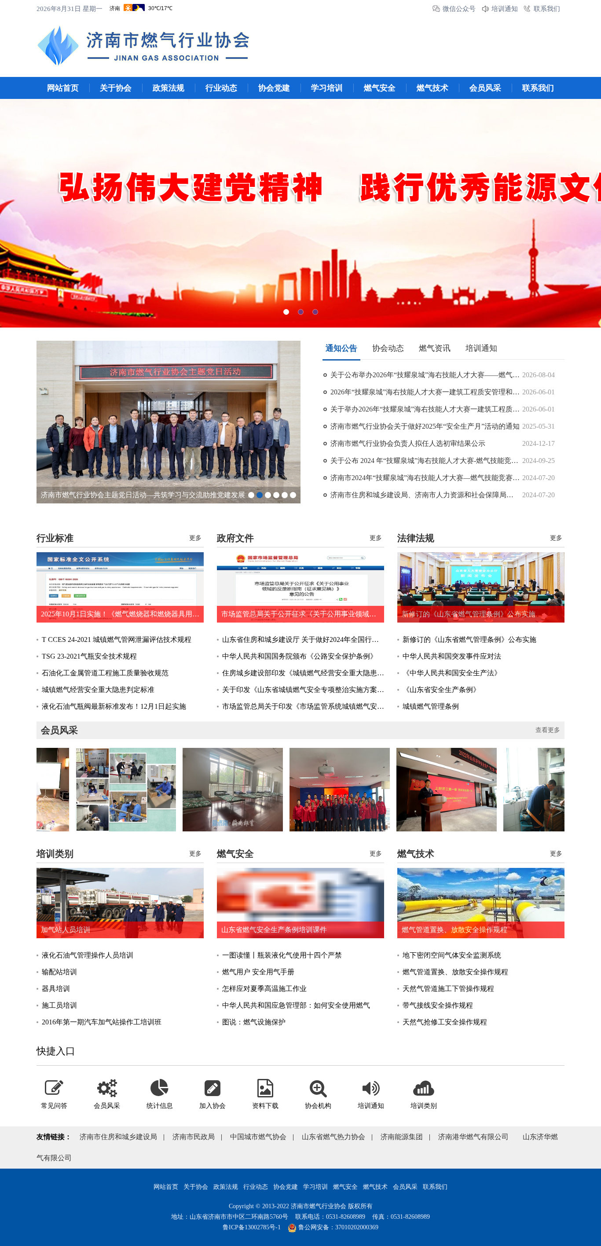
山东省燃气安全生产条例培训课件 (274, 929)
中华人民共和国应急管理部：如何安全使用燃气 (296, 1005)
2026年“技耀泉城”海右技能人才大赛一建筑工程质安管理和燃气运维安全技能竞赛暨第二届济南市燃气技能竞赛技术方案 (425, 392)
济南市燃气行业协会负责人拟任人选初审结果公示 (407, 443)
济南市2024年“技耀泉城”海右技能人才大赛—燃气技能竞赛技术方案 (425, 477)
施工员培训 (59, 1005)
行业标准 (55, 538)
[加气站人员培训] (120, 903)
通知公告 (341, 348)
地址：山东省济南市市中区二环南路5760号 (229, 1216)
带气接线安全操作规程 (438, 1005)
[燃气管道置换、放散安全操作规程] (480, 903)
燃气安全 (380, 88)
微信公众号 (459, 8)
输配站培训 (59, 972)
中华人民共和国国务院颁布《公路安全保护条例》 (299, 656)
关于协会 (116, 88)
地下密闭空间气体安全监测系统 (452, 955)
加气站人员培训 (65, 929)
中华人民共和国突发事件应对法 (452, 656)
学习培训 (327, 88)
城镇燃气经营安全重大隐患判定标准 (98, 689)
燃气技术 (432, 88)
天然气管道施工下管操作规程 (448, 988)
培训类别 (55, 854)
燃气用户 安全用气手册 (258, 972)
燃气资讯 (435, 348)
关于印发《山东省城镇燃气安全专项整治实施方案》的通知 (303, 689)
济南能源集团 (402, 1136)
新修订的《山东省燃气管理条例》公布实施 (468, 614)
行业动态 (221, 88)
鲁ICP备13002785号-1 (252, 1227)
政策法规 (168, 88)
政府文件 (235, 538)
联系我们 (547, 8)
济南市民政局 (193, 1136)
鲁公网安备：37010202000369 (337, 1227)
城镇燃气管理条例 (431, 706)
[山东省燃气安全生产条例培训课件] (300, 903)
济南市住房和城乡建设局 (118, 1136)
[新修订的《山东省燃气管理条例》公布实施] (480, 587)
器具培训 (56, 988)
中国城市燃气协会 (258, 1136)
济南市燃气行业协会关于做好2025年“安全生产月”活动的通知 (425, 426)
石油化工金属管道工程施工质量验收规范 (105, 673)
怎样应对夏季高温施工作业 (264, 988)
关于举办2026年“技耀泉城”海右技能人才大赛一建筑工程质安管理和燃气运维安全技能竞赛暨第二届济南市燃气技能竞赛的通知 (425, 409)
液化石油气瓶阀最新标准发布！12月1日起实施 (114, 706)
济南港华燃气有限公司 (473, 1136)
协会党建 (274, 88)
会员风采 (485, 88)
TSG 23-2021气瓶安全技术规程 (89, 656)
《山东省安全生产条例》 (441, 689)
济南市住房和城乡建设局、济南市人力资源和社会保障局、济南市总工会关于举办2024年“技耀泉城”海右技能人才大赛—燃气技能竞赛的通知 (425, 495)
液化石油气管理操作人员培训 (87, 955)
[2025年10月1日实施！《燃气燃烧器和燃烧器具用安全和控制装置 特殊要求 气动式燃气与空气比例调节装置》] (120, 587)
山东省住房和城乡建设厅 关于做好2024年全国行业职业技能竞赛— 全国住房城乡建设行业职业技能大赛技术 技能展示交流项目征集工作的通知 (303, 639)
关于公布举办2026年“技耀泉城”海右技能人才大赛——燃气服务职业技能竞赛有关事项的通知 (425, 375)
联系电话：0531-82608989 (330, 1216)
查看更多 (547, 730)
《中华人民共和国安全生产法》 (452, 673)
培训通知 (504, 8)
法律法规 (415, 538)
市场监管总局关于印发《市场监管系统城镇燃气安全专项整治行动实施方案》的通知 (303, 706)
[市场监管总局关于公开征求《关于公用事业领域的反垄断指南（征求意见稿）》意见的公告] (300, 587)
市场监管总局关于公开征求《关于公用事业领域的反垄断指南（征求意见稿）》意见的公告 (302, 614)
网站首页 (63, 88)
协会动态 (388, 348)
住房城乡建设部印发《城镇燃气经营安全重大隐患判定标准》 (303, 673)
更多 (195, 538)
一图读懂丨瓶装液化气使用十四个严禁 (282, 955)
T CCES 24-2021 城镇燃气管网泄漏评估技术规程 (116, 639)
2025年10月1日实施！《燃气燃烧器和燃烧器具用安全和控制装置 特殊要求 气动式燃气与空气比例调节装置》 (122, 614)
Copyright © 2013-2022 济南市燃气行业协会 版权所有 (301, 1206)
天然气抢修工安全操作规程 (445, 1022)
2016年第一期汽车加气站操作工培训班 (101, 1022)
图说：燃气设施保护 (254, 1022)
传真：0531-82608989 (401, 1216)
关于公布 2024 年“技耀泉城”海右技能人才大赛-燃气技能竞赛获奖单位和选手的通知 (425, 460)
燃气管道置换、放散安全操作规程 (454, 929)
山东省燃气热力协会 (333, 1136)
